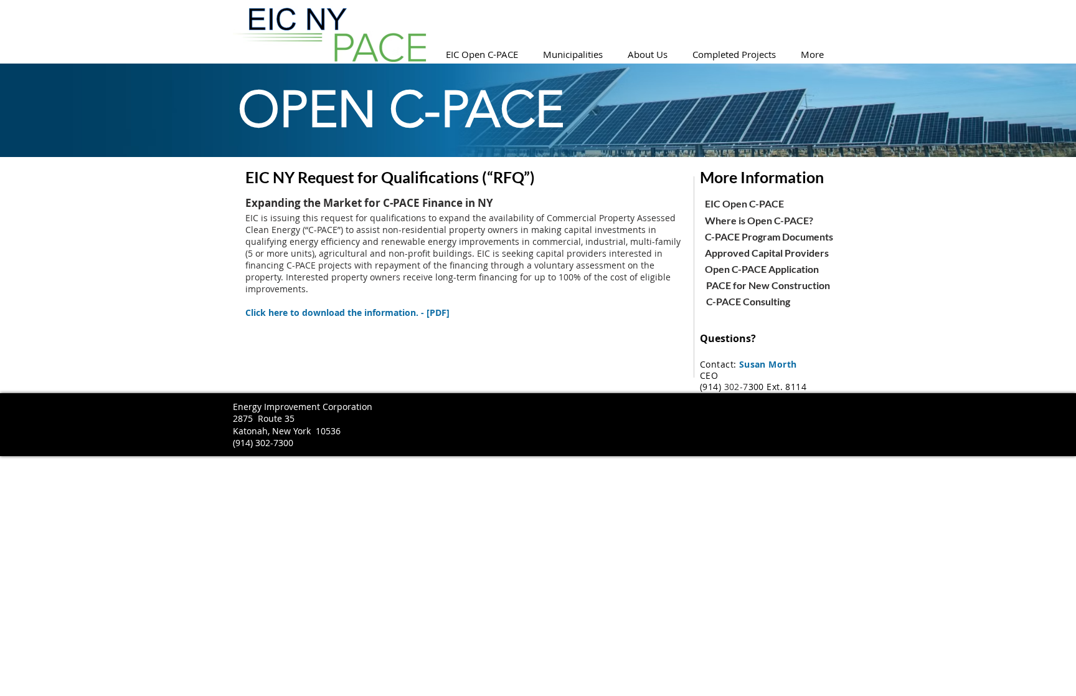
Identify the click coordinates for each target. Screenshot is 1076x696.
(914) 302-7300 (263, 443)
